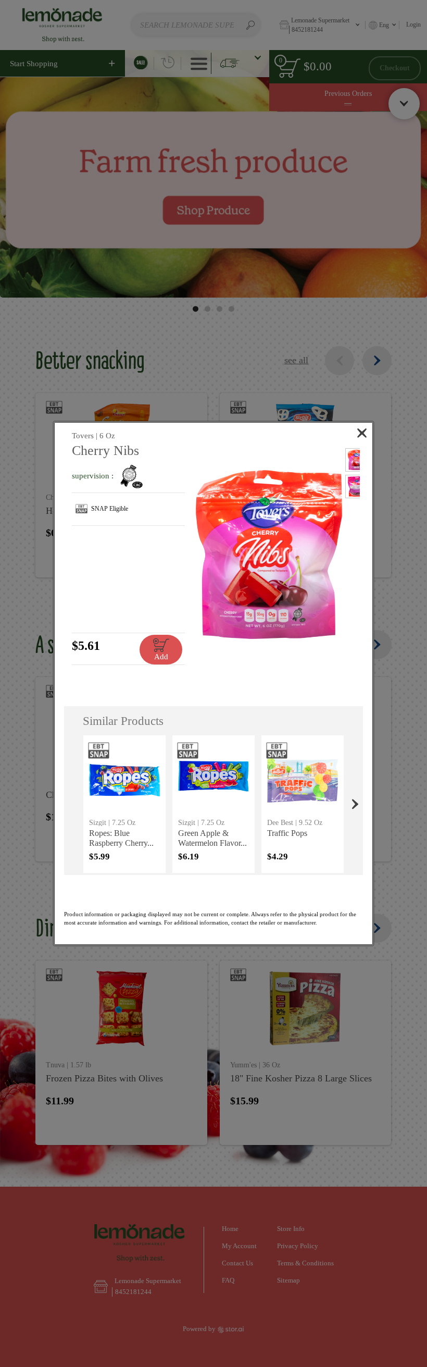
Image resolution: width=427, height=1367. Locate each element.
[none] (124, 804)
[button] (269, 554)
